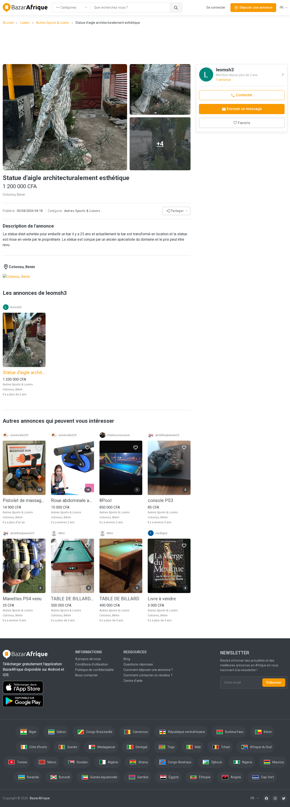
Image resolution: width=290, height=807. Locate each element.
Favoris (244, 123)
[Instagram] (275, 798)
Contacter (243, 95)
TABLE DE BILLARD (119, 598)
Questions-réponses (138, 664)
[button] (176, 211)
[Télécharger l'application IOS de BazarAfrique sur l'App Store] (36, 687)
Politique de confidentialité (94, 670)
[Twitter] (283, 798)
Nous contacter (86, 675)
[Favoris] (39, 319)
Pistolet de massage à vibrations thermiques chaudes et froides (24, 500)
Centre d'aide (133, 680)
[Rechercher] (176, 7)
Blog (126, 659)
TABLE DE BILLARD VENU (72, 598)
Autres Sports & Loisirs (52, 22)
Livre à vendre (162, 598)
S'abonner (273, 682)
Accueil (8, 22)
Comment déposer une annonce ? (148, 670)
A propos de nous (88, 659)
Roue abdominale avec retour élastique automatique (72, 500)
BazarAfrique (39, 798)
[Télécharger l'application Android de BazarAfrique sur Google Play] (36, 701)
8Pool (105, 500)
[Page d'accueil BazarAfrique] (25, 7)
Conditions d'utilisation (91, 664)
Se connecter (215, 7)
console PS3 (160, 500)
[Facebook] (266, 798)
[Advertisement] (145, 44)
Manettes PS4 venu (22, 598)
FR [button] (282, 7)
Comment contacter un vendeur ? (147, 675)
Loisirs (24, 22)
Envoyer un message (244, 109)
